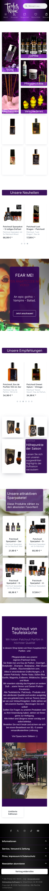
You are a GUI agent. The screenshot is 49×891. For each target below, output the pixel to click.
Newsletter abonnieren (13, 863)
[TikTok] (31, 831)
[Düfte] (10, 52)
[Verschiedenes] (34, 101)
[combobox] (35, 6)
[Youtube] (38, 831)
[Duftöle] (34, 45)
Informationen (9, 841)
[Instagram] (24, 831)
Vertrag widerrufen (24, 871)
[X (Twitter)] (18, 831)
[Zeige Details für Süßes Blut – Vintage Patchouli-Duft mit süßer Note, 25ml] (12, 157)
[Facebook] (11, 831)
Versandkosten (33, 879)
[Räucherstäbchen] (10, 94)
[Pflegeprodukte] (34, 73)
